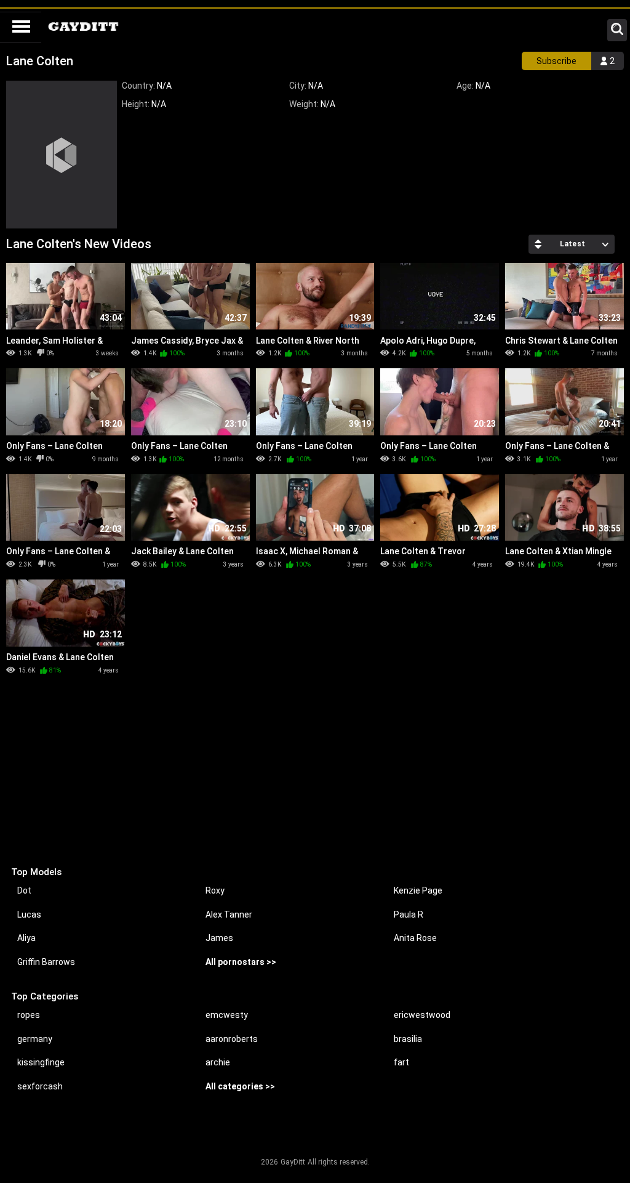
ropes (28, 1015)
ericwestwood (422, 1015)
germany (34, 1039)
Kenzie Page (418, 890)
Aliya (26, 938)
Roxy (215, 890)
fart (401, 1062)
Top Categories (44, 996)
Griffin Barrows (46, 962)
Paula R (408, 914)
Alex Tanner (228, 914)
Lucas (29, 914)
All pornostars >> (240, 962)
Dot (24, 890)
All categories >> (240, 1086)
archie (217, 1062)
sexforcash (40, 1086)
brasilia (408, 1039)
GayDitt (293, 1162)
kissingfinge (41, 1062)
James (219, 938)
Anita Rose (415, 938)
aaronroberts (231, 1039)
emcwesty (226, 1015)
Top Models (36, 872)
